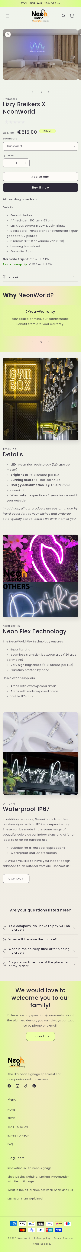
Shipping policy (42, 1243)
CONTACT (16, 878)
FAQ (10, 1144)
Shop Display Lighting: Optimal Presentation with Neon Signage (39, 1179)
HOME (11, 1110)
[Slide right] (49, 92)
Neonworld (24, 1237)
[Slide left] (32, 92)
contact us (40, 1036)
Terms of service (63, 1238)
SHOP (11, 1118)
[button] (7, 16)
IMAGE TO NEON (18, 1135)
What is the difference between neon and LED (40, 1190)
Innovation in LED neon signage (30, 1168)
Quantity (8, 155)
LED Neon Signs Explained (25, 1198)
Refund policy (42, 1238)
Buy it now (40, 187)
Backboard (10, 138)
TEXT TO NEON (18, 1127)
